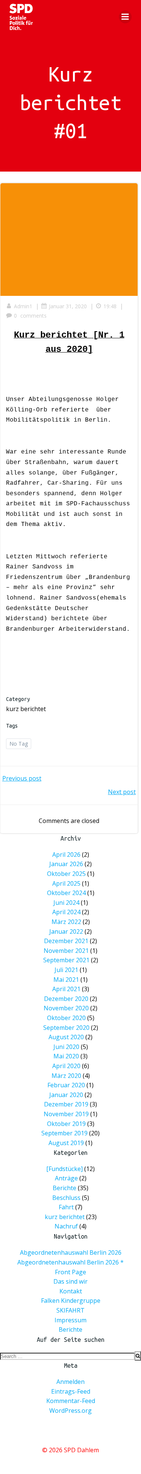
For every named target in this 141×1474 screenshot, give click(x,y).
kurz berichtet (26, 709)
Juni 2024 (66, 902)
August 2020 (66, 1037)
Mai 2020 (66, 1056)
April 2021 (66, 989)
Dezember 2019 (66, 1104)
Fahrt (66, 1207)
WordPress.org (70, 1410)
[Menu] (125, 17)
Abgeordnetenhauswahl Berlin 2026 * (70, 1262)
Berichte (64, 1188)
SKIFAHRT (70, 1310)
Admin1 (23, 306)
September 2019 (64, 1133)
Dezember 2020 (66, 999)
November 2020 (66, 1008)
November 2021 (66, 950)
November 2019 (66, 1114)
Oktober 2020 (66, 1018)
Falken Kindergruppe (70, 1300)
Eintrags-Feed (70, 1391)
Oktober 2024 (66, 893)
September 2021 (66, 960)
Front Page (70, 1272)
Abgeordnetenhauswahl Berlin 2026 (70, 1252)
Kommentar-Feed (70, 1401)
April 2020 (66, 1066)
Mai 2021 (66, 979)
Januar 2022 (66, 931)
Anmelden (70, 1382)
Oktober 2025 (66, 874)
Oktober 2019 (66, 1124)
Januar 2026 (66, 864)
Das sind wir (70, 1281)
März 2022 (66, 922)
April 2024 (66, 912)
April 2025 (66, 883)
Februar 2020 (66, 1085)
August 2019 (66, 1143)
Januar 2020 (66, 1095)
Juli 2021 (66, 970)
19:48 (110, 306)
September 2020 (66, 1027)
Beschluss (66, 1198)
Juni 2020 (66, 1047)
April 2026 (66, 854)
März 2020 (66, 1076)
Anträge (66, 1178)
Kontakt (70, 1291)
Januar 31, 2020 (68, 306)
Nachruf (66, 1226)
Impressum (70, 1320)
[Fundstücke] (64, 1169)
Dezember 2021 (66, 941)
